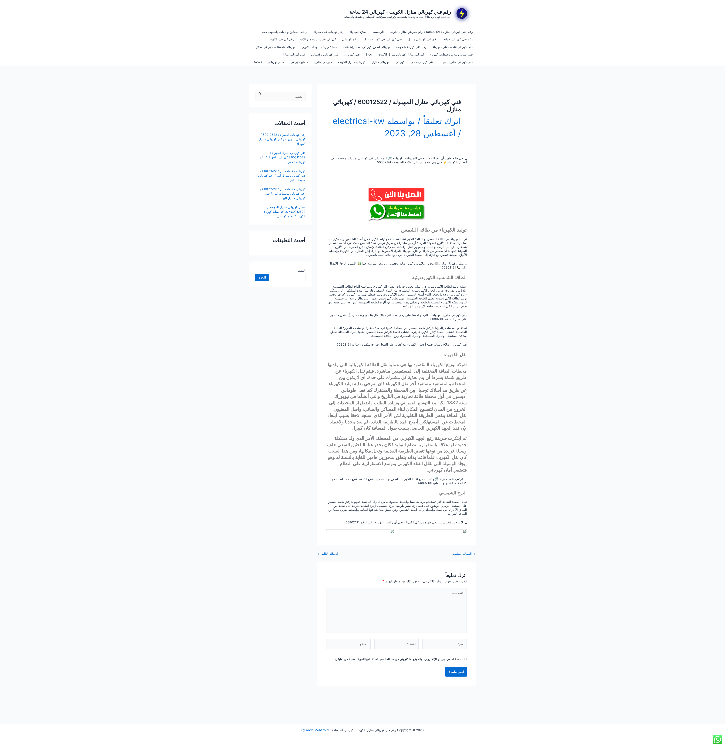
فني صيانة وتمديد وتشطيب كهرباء (451, 54)
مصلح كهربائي (299, 62)
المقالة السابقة (464, 553)
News (258, 62)
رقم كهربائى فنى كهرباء (328, 32)
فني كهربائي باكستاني (324, 54)
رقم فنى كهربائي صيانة (458, 39)
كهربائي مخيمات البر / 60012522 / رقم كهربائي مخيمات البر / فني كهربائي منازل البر (282, 193)
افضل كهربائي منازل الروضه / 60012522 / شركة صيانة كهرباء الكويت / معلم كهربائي (284, 211)
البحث (301, 270)
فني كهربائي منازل (293, 54)
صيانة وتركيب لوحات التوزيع (319, 47)
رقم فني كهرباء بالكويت (411, 47)
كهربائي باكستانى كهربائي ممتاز (275, 47)
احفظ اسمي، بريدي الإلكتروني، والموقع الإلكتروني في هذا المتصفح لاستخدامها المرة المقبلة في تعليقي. (397, 659)
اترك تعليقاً (442, 121)
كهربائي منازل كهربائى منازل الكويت (401, 54)
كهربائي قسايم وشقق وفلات (318, 39)
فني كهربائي (352, 54)
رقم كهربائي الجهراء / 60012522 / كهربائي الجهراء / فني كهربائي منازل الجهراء (282, 139)
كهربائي (400, 62)
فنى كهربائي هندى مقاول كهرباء (453, 47)
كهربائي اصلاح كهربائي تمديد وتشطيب (366, 47)
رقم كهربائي (350, 39)
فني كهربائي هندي (422, 62)
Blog (369, 54)
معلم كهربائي (276, 62)
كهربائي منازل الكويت (352, 62)
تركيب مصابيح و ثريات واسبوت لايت (284, 32)
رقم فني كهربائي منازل (422, 39)
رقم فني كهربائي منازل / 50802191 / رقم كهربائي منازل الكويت (431, 32)
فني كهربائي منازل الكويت (456, 62)
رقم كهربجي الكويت (281, 39)
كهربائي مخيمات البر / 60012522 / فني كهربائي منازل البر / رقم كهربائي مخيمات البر (281, 175)
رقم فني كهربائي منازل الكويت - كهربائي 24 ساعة (400, 12)
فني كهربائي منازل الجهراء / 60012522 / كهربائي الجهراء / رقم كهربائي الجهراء (282, 157)
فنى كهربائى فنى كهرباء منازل (383, 39)
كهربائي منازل (380, 62)
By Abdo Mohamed (315, 730)
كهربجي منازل (323, 62)
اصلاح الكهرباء (358, 32)
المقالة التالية (328, 553)
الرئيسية (378, 32)
